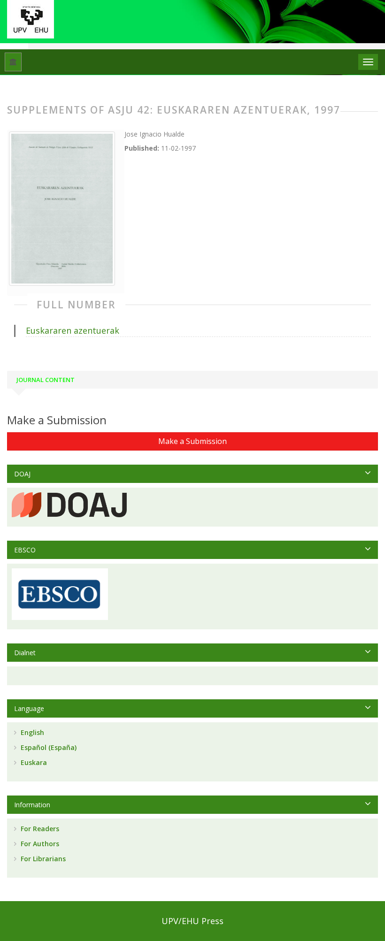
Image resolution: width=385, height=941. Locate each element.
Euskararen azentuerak (72, 330)
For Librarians (42, 858)
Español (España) (48, 747)
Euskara (33, 762)
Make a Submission (192, 441)
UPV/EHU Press (192, 920)
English (31, 732)
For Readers (39, 828)
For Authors (39, 843)
